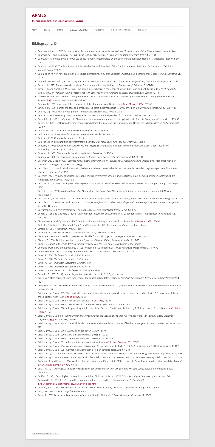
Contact (142, 30)
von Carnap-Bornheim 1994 (54, 364)
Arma (34, 30)
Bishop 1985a (72, 296)
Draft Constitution (121, 30)
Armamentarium (79, 30)
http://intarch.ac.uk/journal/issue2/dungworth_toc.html (67, 383)
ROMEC (60, 30)
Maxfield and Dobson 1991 (117, 342)
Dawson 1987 (144, 221)
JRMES (47, 30)
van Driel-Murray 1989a (131, 104)
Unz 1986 (98, 300)
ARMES (39, 15)
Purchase (99, 30)
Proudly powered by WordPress (45, 433)
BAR (49, 100)
